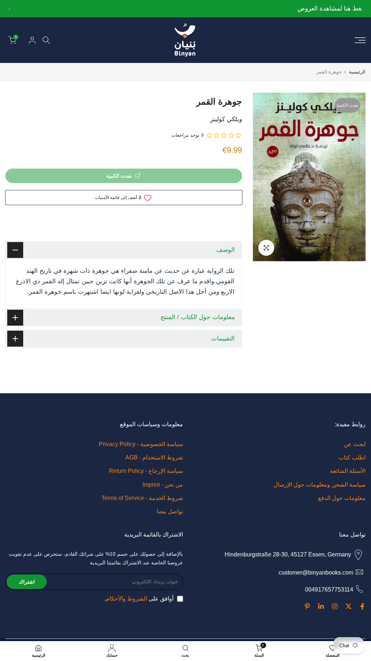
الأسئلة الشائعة (348, 471)
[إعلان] (184, 9)
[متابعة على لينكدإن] (321, 606)
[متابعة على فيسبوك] (362, 606)
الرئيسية (357, 71)
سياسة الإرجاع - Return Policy (146, 471)
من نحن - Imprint (162, 485)
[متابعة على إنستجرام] (335, 606)
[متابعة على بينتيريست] (307, 606)
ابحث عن (355, 444)
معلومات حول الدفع (342, 498)
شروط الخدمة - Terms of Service (142, 498)
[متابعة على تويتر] (348, 606)
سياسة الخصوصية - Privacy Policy (141, 444)
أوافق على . (139, 599)
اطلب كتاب (352, 457)
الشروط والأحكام (126, 599)
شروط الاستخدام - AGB (154, 457)
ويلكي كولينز (226, 119)
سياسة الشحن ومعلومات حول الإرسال (320, 485)
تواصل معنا (170, 511)
